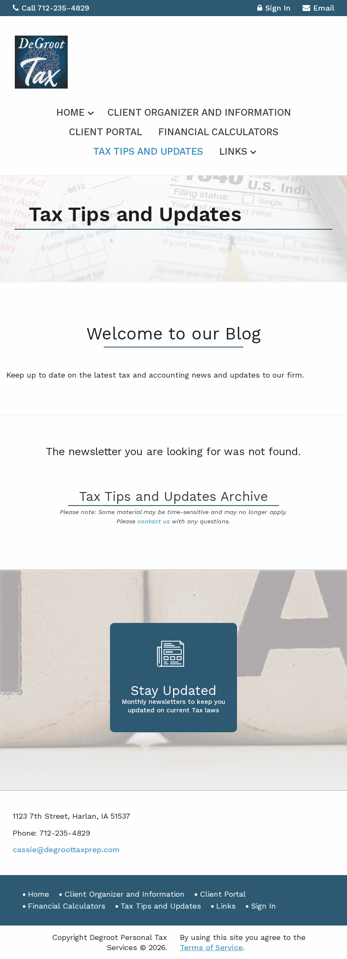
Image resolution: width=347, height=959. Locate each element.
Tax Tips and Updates (148, 151)
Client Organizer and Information (199, 112)
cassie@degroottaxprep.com (66, 849)
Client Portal (105, 132)
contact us (154, 521)
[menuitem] (74, 111)
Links (233, 151)
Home (70, 112)
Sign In (277, 7)
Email (323, 7)
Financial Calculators (218, 132)
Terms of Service (211, 947)
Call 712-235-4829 (55, 7)
